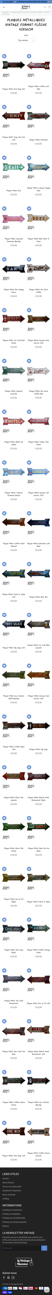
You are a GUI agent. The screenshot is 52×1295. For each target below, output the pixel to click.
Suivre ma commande (11, 1186)
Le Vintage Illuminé (16, 1284)
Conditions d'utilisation (12, 1210)
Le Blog (5, 1199)
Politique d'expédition (11, 1214)
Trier (26, 35)
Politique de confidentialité (13, 1218)
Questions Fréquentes (11, 1190)
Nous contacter (8, 1195)
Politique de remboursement (14, 1222)
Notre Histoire (8, 1182)
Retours (5, 1226)
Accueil (5, 1178)
